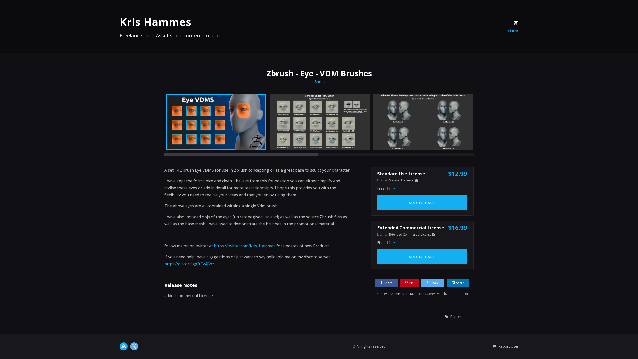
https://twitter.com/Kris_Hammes (244, 246)
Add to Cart (422, 202)
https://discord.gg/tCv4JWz (189, 264)
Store (513, 30)
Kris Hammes (155, 22)
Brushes (320, 81)
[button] (453, 316)
